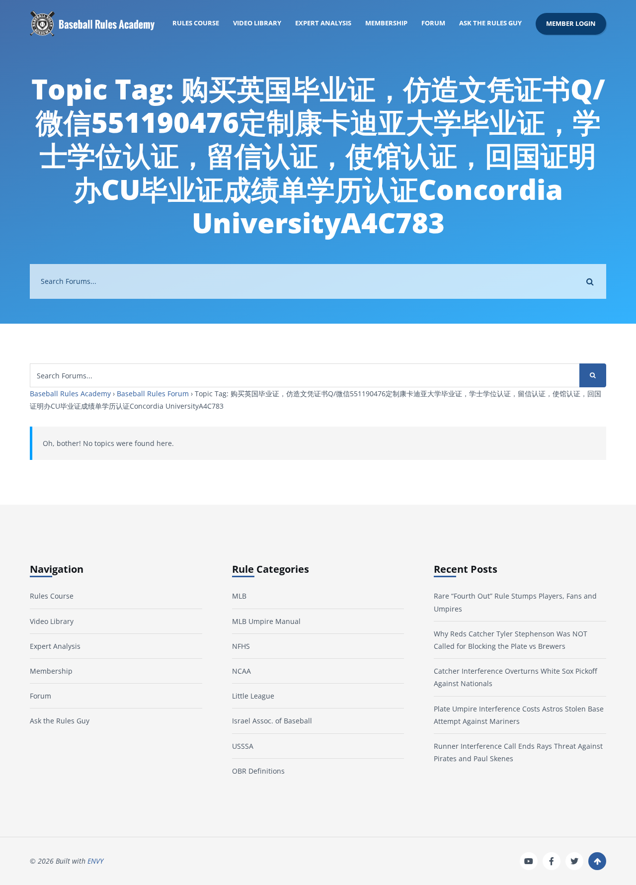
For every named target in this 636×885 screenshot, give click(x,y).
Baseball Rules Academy (70, 393)
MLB (239, 596)
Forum (433, 23)
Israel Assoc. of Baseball (272, 720)
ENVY (95, 861)
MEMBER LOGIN (571, 23)
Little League (253, 696)
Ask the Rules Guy (490, 23)
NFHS (241, 646)
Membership (386, 23)
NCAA (241, 671)
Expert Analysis (323, 23)
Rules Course (195, 23)
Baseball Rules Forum (153, 393)
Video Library (257, 23)
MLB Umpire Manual (266, 621)
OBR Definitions (258, 771)
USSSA (242, 746)
